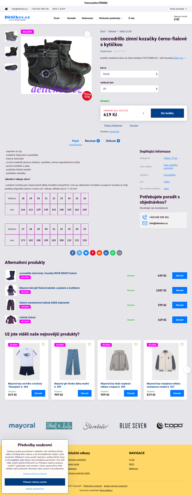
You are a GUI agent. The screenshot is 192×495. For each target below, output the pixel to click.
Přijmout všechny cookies (35, 482)
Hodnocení (106, 51)
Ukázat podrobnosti (35, 488)
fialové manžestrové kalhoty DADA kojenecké (44, 302)
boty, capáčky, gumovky (171, 166)
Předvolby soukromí (92, 486)
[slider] (120, 51)
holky (167, 181)
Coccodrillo (114, 131)
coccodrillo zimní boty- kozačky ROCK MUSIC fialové (48, 273)
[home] (7, 9)
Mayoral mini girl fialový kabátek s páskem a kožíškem (49, 288)
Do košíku (167, 113)
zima (166, 188)
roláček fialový (27, 317)
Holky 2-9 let (170, 158)
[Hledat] (161, 18)
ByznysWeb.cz (106, 490)
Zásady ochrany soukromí (115, 486)
